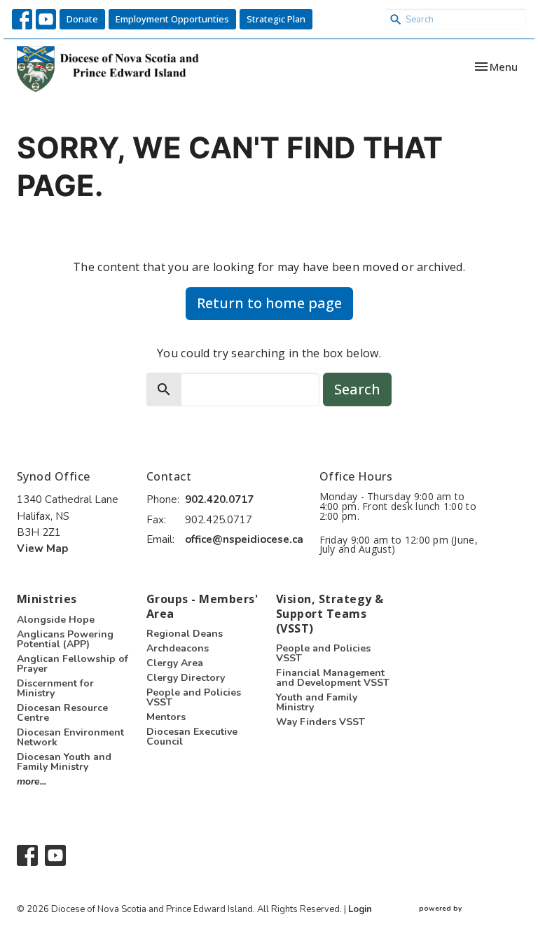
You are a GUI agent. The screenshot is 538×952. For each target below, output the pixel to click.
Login (360, 909)
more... (31, 781)
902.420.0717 (219, 499)
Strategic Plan (276, 19)
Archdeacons (177, 648)
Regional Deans (184, 633)
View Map (42, 548)
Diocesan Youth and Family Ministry (64, 761)
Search (357, 389)
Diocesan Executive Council (191, 736)
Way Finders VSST (320, 722)
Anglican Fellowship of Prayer (72, 663)
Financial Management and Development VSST (332, 677)
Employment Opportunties (172, 19)
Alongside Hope (56, 619)
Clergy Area (174, 663)
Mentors (166, 717)
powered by (464, 920)
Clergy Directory (185, 677)
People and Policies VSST (193, 697)
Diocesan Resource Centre (62, 712)
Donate (82, 19)
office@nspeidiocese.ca (244, 539)
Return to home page (269, 303)
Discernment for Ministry (55, 688)
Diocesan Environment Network (70, 737)
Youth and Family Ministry (316, 702)
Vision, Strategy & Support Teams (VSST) (330, 613)
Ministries (47, 599)
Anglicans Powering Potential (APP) (65, 639)
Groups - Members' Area (202, 606)
